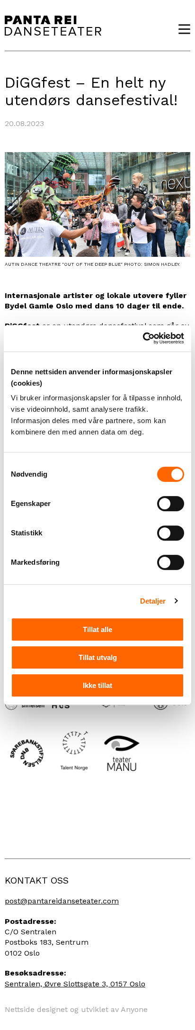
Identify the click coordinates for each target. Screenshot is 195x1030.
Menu (180, 29)
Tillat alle (97, 629)
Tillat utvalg (98, 657)
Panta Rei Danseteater (53, 25)
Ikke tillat (97, 685)
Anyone (134, 1009)
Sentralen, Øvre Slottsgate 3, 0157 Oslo (75, 983)
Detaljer (153, 601)
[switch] (170, 503)
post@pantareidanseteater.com (62, 900)
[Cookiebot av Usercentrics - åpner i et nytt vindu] (142, 338)
